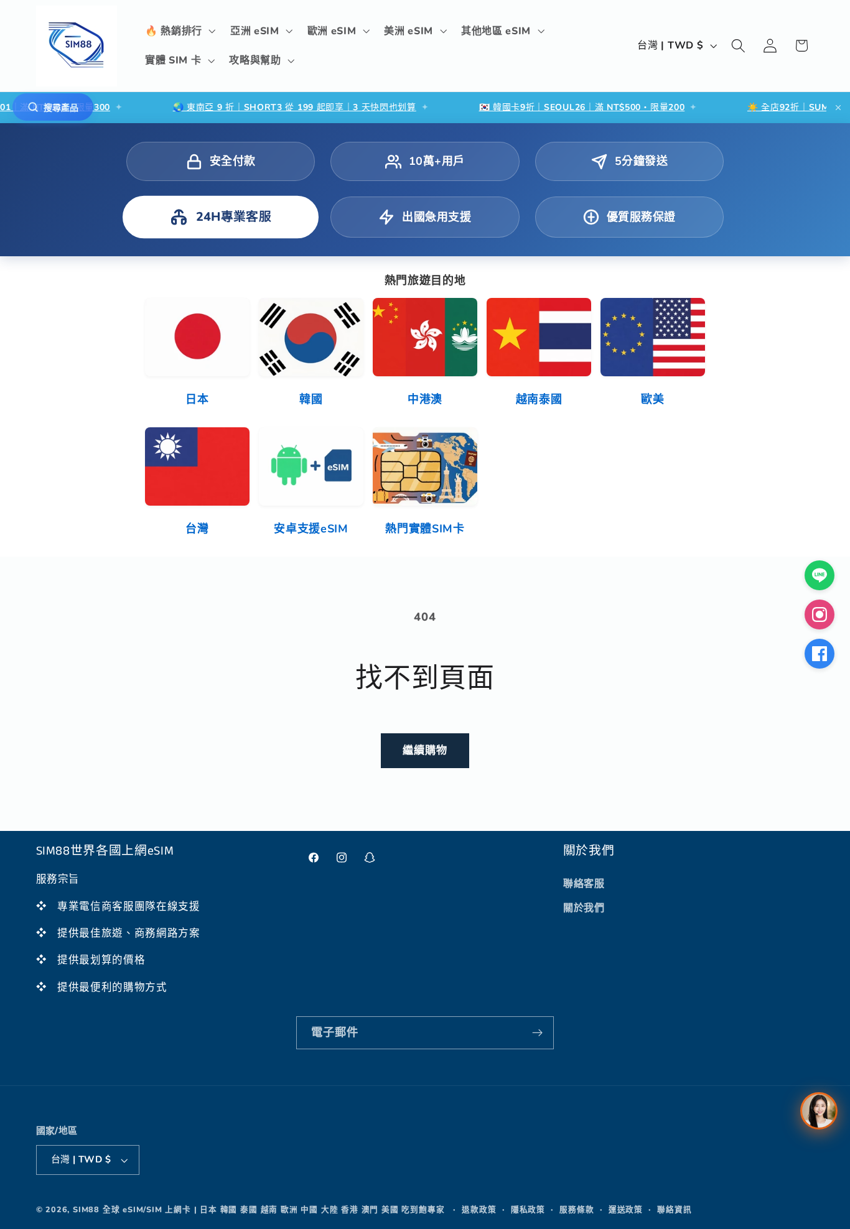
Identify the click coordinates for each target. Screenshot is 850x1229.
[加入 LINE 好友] (819, 575)
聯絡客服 (584, 884)
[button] (179, 31)
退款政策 (479, 1209)
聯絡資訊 (674, 1209)
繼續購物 (425, 750)
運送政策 (626, 1209)
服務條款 (576, 1209)
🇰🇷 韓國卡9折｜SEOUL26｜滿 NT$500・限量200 (548, 107)
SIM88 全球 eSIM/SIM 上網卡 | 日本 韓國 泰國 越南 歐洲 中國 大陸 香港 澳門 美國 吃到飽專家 (259, 1209)
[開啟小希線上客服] (819, 1110)
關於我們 (584, 908)
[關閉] (838, 107)
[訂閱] (537, 1033)
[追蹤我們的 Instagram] (819, 614)
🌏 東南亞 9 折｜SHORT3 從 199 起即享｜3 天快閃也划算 (261, 107)
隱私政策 (528, 1209)
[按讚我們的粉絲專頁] (819, 654)
